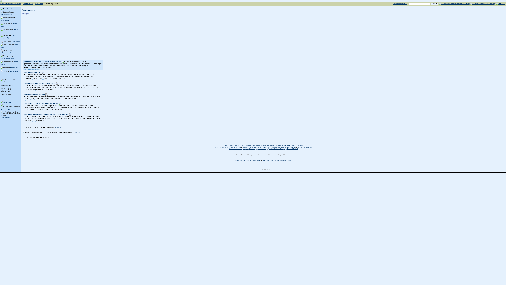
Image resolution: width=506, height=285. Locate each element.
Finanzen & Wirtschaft (283, 145)
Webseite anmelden (400, 4)
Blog (289, 160)
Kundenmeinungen (6, 14)
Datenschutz (14, 71)
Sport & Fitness (261, 149)
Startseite (10, 9)
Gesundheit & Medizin (249, 147)
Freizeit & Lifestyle (220, 147)
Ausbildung (39, 4)
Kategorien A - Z (6, 53)
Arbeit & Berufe (28, 4)
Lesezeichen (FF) (6, 117)
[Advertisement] (46, 35)
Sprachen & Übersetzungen (276, 149)
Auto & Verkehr (239, 145)
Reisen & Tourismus (235, 149)
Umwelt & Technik (292, 149)
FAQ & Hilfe (275, 160)
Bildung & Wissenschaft (252, 145)
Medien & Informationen (304, 147)
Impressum (14, 67)
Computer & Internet (267, 145)
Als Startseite (7, 102)
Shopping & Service (249, 149)
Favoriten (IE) (5, 110)
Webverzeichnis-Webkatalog (10, 4)
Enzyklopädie (16, 41)
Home (237, 160)
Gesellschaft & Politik (234, 147)
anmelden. (58, 127)
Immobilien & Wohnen (279, 147)
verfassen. (77, 132)
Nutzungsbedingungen (8, 58)
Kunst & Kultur (291, 147)
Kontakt (242, 160)
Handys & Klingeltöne (264, 147)
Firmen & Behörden (297, 145)
